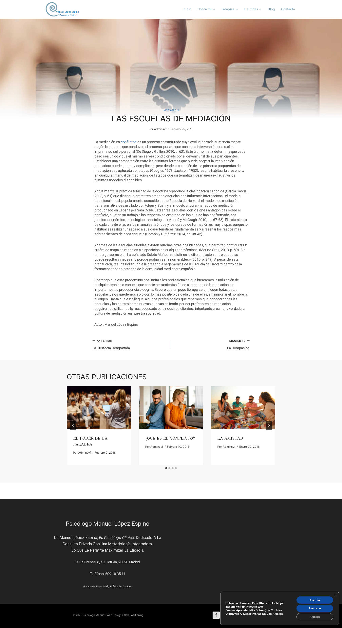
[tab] (166, 468)
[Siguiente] (269, 425)
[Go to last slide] (73, 425)
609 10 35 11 (115, 574)
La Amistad (230, 438)
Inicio (187, 9)
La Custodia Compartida (111, 344)
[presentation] (99, 407)
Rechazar (315, 608)
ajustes (278, 613)
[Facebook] (216, 615)
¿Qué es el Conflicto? (170, 438)
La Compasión (238, 344)
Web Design (114, 615)
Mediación (171, 110)
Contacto (288, 9)
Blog (271, 9)
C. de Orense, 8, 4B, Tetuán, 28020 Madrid (107, 562)
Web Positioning (133, 615)
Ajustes (315, 616)
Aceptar (315, 600)
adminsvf (160, 129)
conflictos (129, 142)
